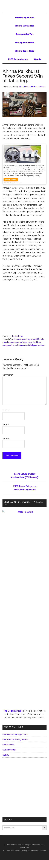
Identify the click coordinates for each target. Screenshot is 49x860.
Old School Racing (24, 8)
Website (6, 438)
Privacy (43, 851)
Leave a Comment (37, 86)
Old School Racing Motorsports (24, 851)
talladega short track (36, 345)
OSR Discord (8, 744)
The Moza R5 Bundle (13, 711)
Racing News (17, 336)
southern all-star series (17, 345)
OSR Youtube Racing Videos (15, 739)
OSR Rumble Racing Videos (15, 734)
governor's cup (21, 342)
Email (5, 424)
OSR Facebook (9, 750)
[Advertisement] (24, 309)
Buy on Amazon (10, 179)
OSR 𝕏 (5, 755)
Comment (7, 375)
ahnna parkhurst (20, 339)
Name (6, 410)
